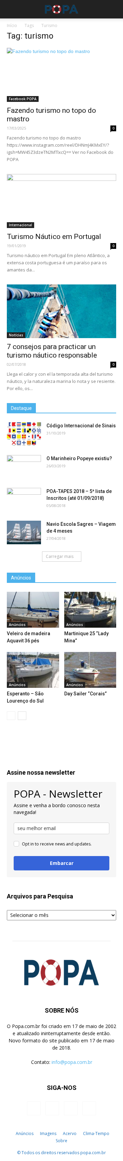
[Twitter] (71, 1108)
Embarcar (61, 863)
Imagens (48, 1133)
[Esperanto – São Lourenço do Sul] (33, 670)
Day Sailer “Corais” (85, 693)
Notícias (16, 335)
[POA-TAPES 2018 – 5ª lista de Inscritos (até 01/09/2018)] (24, 500)
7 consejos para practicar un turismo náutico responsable (52, 351)
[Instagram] (52, 1108)
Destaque (21, 408)
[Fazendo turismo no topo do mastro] (61, 75)
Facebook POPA (23, 98)
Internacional (20, 225)
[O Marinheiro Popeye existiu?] (24, 467)
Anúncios (17, 624)
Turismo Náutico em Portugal (54, 236)
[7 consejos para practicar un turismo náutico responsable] (61, 311)
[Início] (8, 1134)
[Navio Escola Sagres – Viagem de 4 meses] (24, 532)
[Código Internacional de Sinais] (24, 434)
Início (12, 25)
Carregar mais (59, 556)
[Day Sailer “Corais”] (90, 670)
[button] (113, 9)
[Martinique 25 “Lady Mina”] (90, 610)
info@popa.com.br (72, 1062)
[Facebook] (34, 1108)
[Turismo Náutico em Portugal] (61, 201)
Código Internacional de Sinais (81, 425)
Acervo (70, 1133)
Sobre (61, 1141)
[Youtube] (89, 1108)
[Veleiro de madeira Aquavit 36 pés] (33, 610)
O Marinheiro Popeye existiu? (79, 458)
